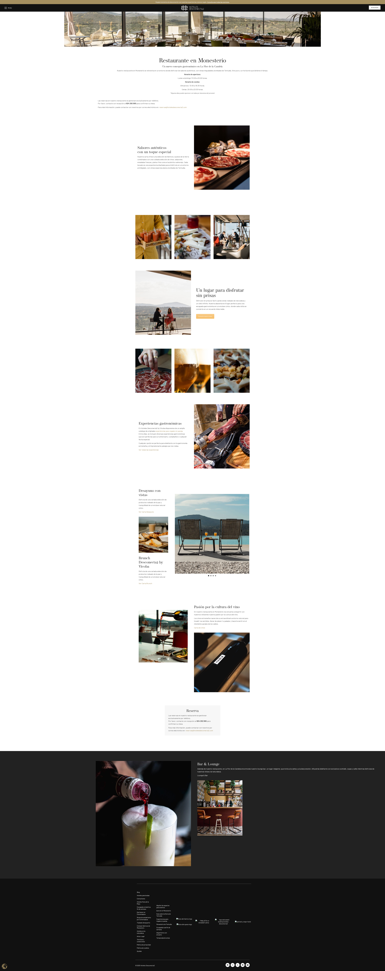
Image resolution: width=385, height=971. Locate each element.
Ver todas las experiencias (149, 450)
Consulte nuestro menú (205, 316)
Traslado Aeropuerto (143, 923)
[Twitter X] (238, 965)
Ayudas (139, 951)
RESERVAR (374, 7)
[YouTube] (248, 965)
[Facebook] (228, 965)
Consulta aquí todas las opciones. (218, 2)
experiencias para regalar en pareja (169, 431)
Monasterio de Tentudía (164, 924)
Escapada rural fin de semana (163, 928)
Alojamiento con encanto (161, 934)
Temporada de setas (163, 938)
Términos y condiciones (141, 940)
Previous (172, 534)
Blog (138, 892)
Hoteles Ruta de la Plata (143, 903)
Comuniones (141, 899)
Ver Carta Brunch (145, 583)
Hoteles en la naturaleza (141, 932)
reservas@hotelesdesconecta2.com (173, 107)
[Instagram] (233, 965)
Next (252, 534)
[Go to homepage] (192, 8)
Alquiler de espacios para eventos (162, 906)
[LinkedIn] (243, 965)
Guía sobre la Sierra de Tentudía (163, 915)
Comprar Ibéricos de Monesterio (143, 927)
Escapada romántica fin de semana (144, 908)
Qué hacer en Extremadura (141, 913)
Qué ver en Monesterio (163, 911)
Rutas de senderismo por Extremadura (144, 918)
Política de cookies (143, 948)
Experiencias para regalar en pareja (162, 920)
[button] (9, 8)
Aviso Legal (140, 936)
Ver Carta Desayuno (146, 512)
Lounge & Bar (202, 775)
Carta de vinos (199, 628)
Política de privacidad (144, 945)
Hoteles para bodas (143, 895)
